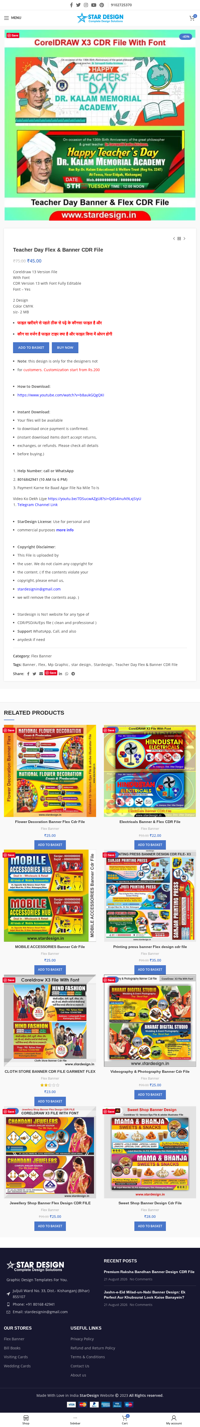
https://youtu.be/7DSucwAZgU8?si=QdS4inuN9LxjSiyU (94, 498)
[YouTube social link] (94, 5)
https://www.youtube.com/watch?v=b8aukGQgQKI (60, 394)
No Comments (141, 1377)
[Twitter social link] (78, 5)
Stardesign (103, 664)
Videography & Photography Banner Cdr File (150, 1170)
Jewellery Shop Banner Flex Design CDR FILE (50, 1301)
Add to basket (31, 347)
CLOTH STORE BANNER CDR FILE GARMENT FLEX (50, 1170)
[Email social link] (41, 673)
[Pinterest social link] (101, 5)
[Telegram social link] (73, 673)
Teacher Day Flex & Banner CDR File (146, 664)
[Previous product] (174, 238)
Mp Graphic (58, 664)
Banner (29, 664)
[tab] (83, 701)
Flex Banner (41, 655)
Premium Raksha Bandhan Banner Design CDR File (149, 1370)
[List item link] (50, 1403)
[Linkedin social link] (60, 673)
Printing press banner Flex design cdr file (150, 1045)
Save (15, 35)
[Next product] (184, 238)
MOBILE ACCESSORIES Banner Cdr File (50, 1045)
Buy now (65, 347)
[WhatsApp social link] (67, 673)
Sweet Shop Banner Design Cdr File (150, 1301)
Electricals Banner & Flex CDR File (150, 920)
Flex (41, 664)
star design (81, 664)
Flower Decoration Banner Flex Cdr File (50, 920)
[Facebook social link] (71, 5)
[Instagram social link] (86, 5)
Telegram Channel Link (37, 504)
